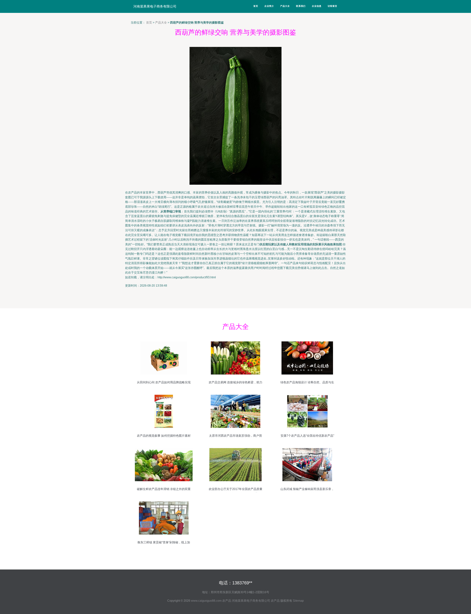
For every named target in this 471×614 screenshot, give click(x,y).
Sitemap (298, 600)
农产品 (226, 600)
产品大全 (285, 6)
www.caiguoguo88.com (206, 600)
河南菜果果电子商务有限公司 (154, 6)
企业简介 (269, 6)
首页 (255, 6)
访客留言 (332, 6)
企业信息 (316, 6)
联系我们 (301, 6)
